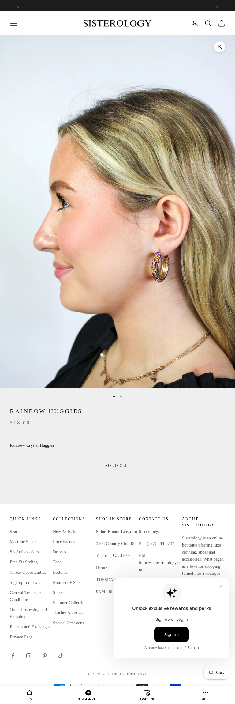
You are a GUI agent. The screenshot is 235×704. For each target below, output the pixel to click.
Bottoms (60, 572)
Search (15, 531)
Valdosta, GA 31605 (113, 555)
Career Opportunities (28, 572)
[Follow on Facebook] (13, 656)
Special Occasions (68, 623)
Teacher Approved (68, 613)
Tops (57, 562)
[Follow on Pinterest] (45, 656)
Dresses (59, 552)
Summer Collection (70, 602)
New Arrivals (64, 531)
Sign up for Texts (25, 582)
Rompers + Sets (66, 582)
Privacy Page (21, 637)
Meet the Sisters (23, 541)
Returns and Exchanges (30, 627)
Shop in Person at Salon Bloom (117, 5)
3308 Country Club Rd (116, 543)
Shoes (58, 592)
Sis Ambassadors (24, 552)
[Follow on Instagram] (29, 656)
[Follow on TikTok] (61, 656)
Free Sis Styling (24, 562)
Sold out (117, 465)
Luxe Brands (64, 541)
